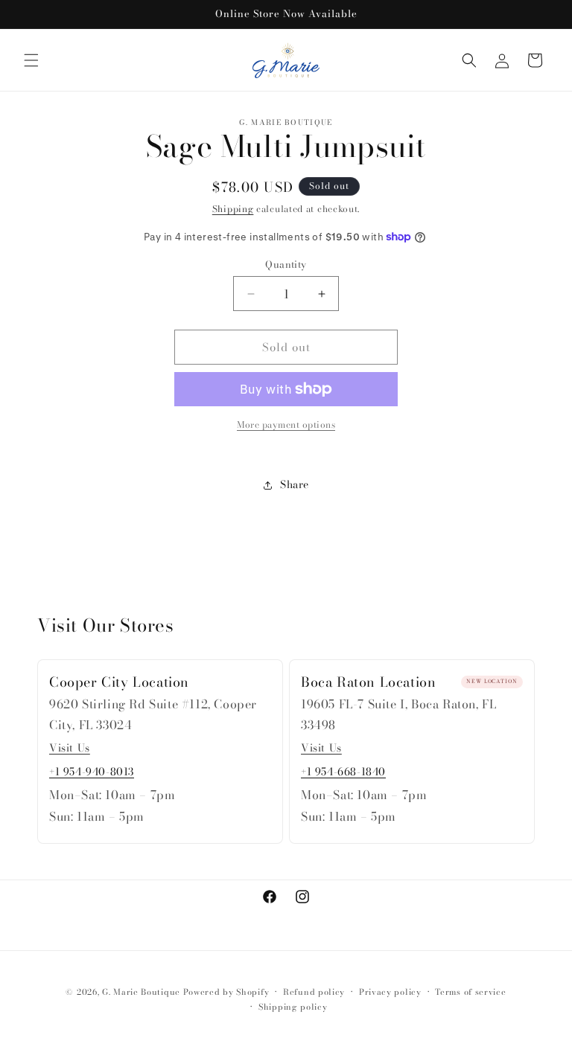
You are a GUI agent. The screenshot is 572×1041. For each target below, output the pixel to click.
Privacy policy (390, 992)
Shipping (233, 209)
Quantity (285, 264)
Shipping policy (293, 1007)
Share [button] (294, 484)
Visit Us (69, 748)
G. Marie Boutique (141, 992)
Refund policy (314, 992)
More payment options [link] (286, 425)
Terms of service (470, 992)
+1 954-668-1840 (343, 771)
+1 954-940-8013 (91, 771)
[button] (31, 60)
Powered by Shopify (226, 992)
